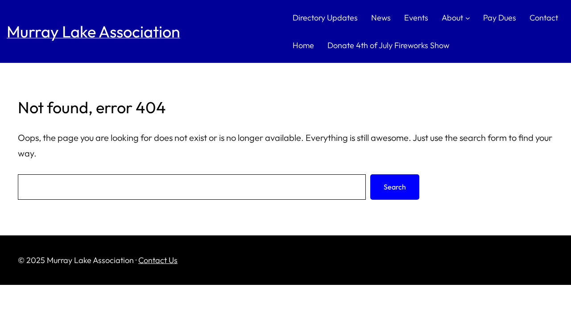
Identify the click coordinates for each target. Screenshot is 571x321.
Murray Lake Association (93, 31)
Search (395, 186)
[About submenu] (467, 17)
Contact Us (158, 260)
